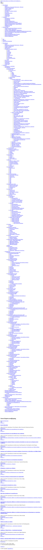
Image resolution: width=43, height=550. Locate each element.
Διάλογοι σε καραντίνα (16, 145)
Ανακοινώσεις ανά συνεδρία (17, 387)
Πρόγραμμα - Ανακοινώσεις (14, 255)
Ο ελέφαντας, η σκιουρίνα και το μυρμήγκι (21, 118)
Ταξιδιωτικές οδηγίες (15, 279)
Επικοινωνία (11, 147)
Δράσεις (10, 78)
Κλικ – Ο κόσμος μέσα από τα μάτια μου (21, 86)
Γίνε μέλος (7, 60)
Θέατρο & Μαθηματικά (9, 411)
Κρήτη (8, 56)
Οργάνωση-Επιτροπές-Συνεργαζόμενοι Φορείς (20, 262)
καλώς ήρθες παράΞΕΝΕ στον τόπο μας (21, 109)
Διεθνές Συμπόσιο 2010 (11, 288)
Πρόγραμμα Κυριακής (16, 343)
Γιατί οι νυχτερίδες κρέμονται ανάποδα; (21, 120)
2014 (10, 168)
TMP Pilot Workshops (13, 244)
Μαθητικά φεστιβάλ (8, 395)
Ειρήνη (15, 117)
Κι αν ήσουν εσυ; (12, 70)
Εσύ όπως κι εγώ (15, 213)
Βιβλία (8, 404)
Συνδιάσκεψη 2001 (12, 356)
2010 (10, 172)
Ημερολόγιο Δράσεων (13, 161)
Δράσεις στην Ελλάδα (13, 186)
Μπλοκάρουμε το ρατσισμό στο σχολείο (21, 100)
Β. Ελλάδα (9, 52)
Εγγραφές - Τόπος (12, 377)
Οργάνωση (11, 155)
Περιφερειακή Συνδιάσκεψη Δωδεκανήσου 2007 (16, 314)
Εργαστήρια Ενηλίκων (16, 207)
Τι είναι (10, 156)
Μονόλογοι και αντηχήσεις (18, 94)
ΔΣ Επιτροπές (7, 48)
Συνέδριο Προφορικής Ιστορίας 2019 (13, 252)
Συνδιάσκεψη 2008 (12, 293)
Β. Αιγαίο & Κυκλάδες (11, 58)
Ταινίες (8, 405)
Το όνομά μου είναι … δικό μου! (20, 97)
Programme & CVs (12, 368)
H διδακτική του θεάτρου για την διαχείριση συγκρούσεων (11, 459)
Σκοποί (6, 44)
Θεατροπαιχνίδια (15, 198)
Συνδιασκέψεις (7, 251)
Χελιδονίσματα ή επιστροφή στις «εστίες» (8, 485)
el (1, 1)
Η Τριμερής (16, 105)
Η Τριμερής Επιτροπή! (18, 131)
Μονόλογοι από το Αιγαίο (18, 116)
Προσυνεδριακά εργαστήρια (17, 283)
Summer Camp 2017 (15, 221)
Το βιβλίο (11, 152)
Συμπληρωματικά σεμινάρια (14, 345)
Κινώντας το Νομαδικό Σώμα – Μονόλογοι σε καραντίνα (24, 99)
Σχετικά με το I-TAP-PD (13, 236)
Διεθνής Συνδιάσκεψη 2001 (12, 355)
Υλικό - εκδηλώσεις (13, 158)
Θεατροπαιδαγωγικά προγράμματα (18, 208)
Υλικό (10, 164)
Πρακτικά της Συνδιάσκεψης (17, 350)
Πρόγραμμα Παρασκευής (16, 341)
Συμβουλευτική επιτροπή (13, 291)
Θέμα (10, 254)
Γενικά (13, 275)
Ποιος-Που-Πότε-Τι (15, 380)
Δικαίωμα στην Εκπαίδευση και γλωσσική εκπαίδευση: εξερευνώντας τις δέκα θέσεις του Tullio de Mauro (20, 451)
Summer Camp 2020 (15, 218)
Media (13, 73)
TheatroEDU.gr (10, 548)
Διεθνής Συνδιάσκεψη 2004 (12, 335)
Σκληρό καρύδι (16, 104)
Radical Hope (9, 154)
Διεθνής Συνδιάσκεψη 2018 (12, 259)
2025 (8, 393)
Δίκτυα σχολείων (17, 122)
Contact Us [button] (2, 546)
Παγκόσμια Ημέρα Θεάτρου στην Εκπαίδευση (13, 392)
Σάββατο (13, 382)
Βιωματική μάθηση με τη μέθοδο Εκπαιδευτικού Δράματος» (24, 83)
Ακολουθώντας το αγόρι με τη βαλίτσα (21, 107)
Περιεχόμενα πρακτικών (16, 338)
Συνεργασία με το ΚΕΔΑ (13, 192)
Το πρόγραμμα (12, 150)
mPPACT (9, 159)
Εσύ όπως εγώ (9, 189)
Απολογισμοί (14, 75)
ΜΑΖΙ (13, 135)
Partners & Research (13, 237)
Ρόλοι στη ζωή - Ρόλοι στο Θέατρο (13, 408)
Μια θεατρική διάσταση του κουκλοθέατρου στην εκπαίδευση (12, 433)
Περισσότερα (2, 428)
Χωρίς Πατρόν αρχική (13, 247)
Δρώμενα (11, 272)
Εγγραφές (11, 266)
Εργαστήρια (11, 256)
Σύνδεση (4, 40)
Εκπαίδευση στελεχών (16, 133)
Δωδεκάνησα (9, 57)
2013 (10, 169)
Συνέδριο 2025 (12, 374)
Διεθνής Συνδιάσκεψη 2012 (12, 273)
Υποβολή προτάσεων (13, 258)
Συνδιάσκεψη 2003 (12, 348)
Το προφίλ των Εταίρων (13, 162)
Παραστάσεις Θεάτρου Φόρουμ (17, 215)
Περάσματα (16, 114)
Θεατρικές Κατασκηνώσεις (10, 390)
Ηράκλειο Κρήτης (12, 194)
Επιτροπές (13, 309)
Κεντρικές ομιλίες (12, 270)
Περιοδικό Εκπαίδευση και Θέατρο (11, 391)
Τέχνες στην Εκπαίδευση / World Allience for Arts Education (16, 406)
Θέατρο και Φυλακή (8, 407)
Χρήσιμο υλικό (12, 77)
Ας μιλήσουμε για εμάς (16, 199)
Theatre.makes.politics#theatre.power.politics (15, 239)
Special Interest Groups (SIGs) (14, 370)
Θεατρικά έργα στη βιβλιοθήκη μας (13, 402)
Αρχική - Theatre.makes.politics (15, 240)
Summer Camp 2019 (15, 219)
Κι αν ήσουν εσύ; (10, 69)
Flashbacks (16, 87)
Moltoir (8, 245)
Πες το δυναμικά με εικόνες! (19, 103)
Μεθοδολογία (11, 157)
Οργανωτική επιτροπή (15, 277)
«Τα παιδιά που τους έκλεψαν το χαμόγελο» (22, 132)
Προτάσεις (13, 264)
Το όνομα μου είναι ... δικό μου (19, 127)
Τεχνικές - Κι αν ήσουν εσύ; (19, 119)
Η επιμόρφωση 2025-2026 (16, 146)
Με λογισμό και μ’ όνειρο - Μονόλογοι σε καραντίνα (23, 91)
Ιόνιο (8, 59)
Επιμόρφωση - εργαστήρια (9, 66)
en (0, 1)
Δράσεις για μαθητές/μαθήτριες (17, 112)
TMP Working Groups (13, 243)
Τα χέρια (15, 108)
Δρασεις (10, 151)
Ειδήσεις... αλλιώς (17, 89)
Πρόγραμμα (11, 267)
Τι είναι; (10, 71)
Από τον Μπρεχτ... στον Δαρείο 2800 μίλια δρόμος (23, 95)
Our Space (13, 141)
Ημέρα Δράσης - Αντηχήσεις (14, 234)
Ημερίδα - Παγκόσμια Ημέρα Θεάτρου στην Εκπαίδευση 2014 (12, 538)
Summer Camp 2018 (15, 220)
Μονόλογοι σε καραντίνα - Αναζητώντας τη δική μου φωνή (24, 92)
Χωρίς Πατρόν (9, 246)
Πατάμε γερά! (16, 82)
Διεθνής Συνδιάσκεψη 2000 (12, 361)
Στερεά (8, 51)
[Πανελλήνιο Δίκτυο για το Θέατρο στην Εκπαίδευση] (10, 0)
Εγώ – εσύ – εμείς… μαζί (18, 111)
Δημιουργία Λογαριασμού (7, 41)
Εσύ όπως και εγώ (15, 206)
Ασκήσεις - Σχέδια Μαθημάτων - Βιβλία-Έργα (13, 400)
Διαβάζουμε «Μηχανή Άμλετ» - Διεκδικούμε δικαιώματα (11, 530)
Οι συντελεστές (12, 232)
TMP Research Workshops (14, 242)
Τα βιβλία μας (7, 396)
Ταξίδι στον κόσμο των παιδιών (6, 521)
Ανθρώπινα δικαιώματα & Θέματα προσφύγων (13, 398)
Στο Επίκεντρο (9, 195)
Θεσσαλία (9, 53)
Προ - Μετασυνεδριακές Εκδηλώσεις (16, 333)
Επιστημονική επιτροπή (16, 276)
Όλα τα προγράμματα (11, 68)
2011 (10, 171)
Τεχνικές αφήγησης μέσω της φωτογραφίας (21, 110)
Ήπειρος (8, 54)
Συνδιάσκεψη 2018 (12, 260)
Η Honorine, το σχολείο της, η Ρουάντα (7, 468)
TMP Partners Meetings (13, 241)
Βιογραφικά (11, 305)
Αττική (8, 50)
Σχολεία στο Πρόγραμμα (13, 163)
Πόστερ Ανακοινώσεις (13, 346)
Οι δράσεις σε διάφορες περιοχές (11, 49)
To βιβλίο (11, 188)
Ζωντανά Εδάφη (17, 130)
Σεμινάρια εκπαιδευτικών (16, 79)
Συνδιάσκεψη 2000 (12, 362)
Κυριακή (13, 383)
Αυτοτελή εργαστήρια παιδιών (17, 200)
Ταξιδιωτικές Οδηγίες (15, 265)
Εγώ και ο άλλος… (17, 81)
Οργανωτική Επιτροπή (16, 302)
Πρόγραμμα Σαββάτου (16, 342)
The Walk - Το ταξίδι (15, 144)
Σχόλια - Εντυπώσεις (13, 233)
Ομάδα (13, 74)
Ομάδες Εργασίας (8, 47)
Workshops (11, 369)
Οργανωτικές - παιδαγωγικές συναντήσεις (16, 250)
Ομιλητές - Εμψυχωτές (16, 263)
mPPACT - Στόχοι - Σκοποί (14, 160)
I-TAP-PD (9, 235)
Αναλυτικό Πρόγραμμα (13, 303)
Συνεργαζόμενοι (12, 187)
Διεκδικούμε (7, 62)
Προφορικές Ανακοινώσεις (14, 271)
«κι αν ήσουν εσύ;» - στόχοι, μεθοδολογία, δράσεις (23, 80)
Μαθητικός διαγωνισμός (16, 136)
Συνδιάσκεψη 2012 (12, 274)
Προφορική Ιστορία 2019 (13, 253)
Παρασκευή (14, 381)
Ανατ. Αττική (11, 193)
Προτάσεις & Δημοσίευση (16, 375)
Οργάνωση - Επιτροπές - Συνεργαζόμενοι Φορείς (20, 323)
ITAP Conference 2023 (13, 367)
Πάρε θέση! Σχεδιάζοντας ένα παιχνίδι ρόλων (9, 493)
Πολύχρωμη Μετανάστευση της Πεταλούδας (22, 123)
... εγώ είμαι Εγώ (17, 98)
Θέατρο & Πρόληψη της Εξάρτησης (11, 410)
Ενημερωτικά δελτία (8, 61)
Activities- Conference (13, 238)
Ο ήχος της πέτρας (17, 101)
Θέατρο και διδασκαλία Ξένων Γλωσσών (12, 409)
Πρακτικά (11, 364)
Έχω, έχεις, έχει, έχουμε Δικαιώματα (20, 93)
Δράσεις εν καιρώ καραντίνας (17, 202)
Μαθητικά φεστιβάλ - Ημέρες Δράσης (18, 134)
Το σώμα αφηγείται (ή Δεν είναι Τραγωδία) (21, 106)
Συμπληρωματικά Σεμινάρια (14, 360)
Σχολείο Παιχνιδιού (4, 425)
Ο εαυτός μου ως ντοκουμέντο (19, 90)
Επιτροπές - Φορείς (12, 376)
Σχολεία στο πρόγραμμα (16, 76)
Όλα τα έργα (11, 175)
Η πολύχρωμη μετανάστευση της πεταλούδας (22, 138)
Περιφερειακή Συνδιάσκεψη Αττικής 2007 (14, 300)
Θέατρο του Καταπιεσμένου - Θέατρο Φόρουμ (13, 394)
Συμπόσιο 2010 (12, 289)
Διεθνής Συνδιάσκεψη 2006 (12, 321)
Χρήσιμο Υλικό (5, 397)
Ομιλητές (11, 385)
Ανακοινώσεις (7, 63)
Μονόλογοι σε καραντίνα (16, 142)
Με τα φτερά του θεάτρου (16, 205)
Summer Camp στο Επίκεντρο (14, 217)
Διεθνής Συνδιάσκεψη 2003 (12, 347)
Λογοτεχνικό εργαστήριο (13, 174)
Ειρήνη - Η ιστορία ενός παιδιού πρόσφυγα (21, 96)
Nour (15, 88)
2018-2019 (11, 203)
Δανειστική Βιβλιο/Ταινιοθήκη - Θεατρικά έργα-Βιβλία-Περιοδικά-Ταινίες (18, 401)
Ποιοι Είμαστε (5, 43)
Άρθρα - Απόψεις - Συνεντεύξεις (11, 399)
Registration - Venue (13, 371)
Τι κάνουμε (5, 65)
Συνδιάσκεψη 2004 (12, 336)
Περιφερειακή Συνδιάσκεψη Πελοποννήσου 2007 (16, 307)
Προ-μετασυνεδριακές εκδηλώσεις (15, 299)
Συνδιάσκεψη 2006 (12, 322)
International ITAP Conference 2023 (13, 366)
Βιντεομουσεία (10, 166)
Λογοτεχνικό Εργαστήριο (11, 173)
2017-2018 (11, 210)
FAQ (12, 72)
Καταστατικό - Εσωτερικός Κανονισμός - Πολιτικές (14, 45)
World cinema (16, 102)
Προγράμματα (7, 67)
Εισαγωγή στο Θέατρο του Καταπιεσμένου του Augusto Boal (12, 476)
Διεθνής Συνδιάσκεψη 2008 (12, 292)
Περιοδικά (9, 403)
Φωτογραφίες (11, 165)
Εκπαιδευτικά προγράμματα (17, 216)
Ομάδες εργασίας (12, 284)
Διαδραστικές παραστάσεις (16, 137)
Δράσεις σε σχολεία (13, 249)
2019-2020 (11, 197)
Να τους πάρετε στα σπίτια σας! (19, 139)
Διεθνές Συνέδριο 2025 (11, 373)
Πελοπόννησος (10, 55)
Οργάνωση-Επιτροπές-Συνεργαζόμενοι (19, 295)
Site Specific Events (12, 372)
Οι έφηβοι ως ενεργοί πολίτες (17, 201)
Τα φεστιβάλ (11, 153)
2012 (10, 170)
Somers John (7, 64)
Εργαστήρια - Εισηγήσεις (13, 318)
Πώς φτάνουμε (14, 378)
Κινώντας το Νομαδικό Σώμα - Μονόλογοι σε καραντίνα (24, 126)
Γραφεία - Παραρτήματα (9, 46)
